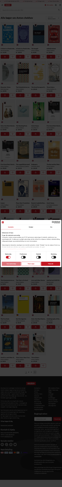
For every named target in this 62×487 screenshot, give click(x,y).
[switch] (23, 257)
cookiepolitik (22, 249)
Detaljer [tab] (31, 227)
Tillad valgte (31, 263)
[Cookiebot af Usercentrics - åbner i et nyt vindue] (53, 222)
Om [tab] (51, 227)
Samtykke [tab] (11, 227)
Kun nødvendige (11, 263)
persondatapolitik (10, 249)
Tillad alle (50, 263)
